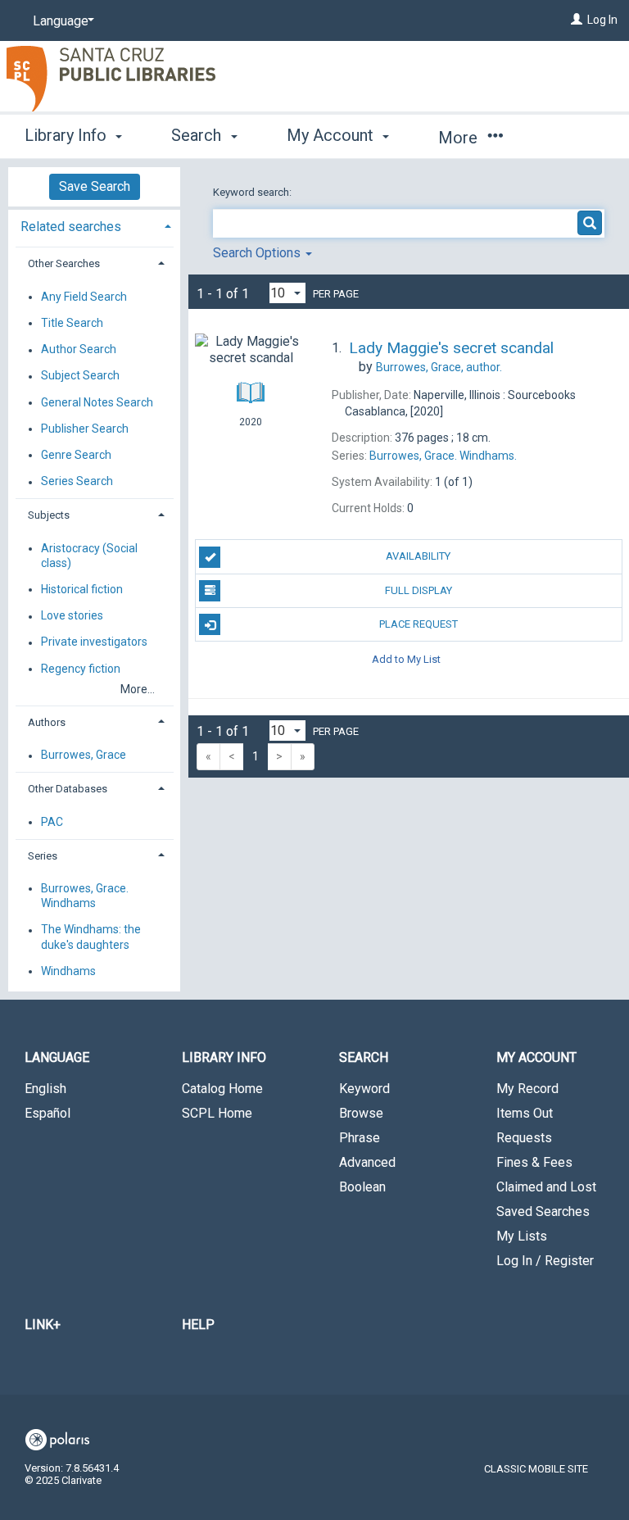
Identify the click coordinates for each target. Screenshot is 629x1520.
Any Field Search (84, 296)
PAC (52, 821)
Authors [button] (47, 722)
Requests (524, 1138)
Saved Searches (543, 1211)
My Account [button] (332, 135)
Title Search (72, 322)
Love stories (72, 616)
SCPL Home (217, 1113)
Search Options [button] (258, 253)
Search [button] (198, 135)
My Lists (521, 1236)
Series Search (77, 481)
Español (47, 1113)
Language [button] (57, 1057)
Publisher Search (85, 428)
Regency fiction (80, 668)
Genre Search (76, 454)
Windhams (68, 971)
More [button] (460, 137)
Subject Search (80, 376)
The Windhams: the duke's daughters (91, 937)
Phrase (359, 1138)
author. (439, 367)
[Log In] (576, 19)
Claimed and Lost (546, 1187)
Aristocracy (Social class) (89, 555)
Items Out (524, 1113)
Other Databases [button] (67, 789)
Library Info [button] (68, 135)
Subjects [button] (49, 515)
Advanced (367, 1162)
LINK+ (43, 1324)
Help (198, 1324)
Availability (418, 556)
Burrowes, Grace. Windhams (85, 896)
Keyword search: (253, 192)
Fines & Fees (534, 1162)
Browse (361, 1113)
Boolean (362, 1187)
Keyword (364, 1088)
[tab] (94, 224)
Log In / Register (545, 1260)
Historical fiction (82, 589)
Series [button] (42, 856)
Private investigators (94, 642)
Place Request (418, 624)
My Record (527, 1088)
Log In (602, 19)
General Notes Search (97, 402)
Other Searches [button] (64, 263)
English (45, 1088)
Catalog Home (222, 1088)
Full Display (418, 590)
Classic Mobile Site (536, 1469)
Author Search (78, 349)
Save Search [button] (94, 186)
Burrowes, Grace (83, 755)
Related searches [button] (70, 226)
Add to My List (406, 658)
